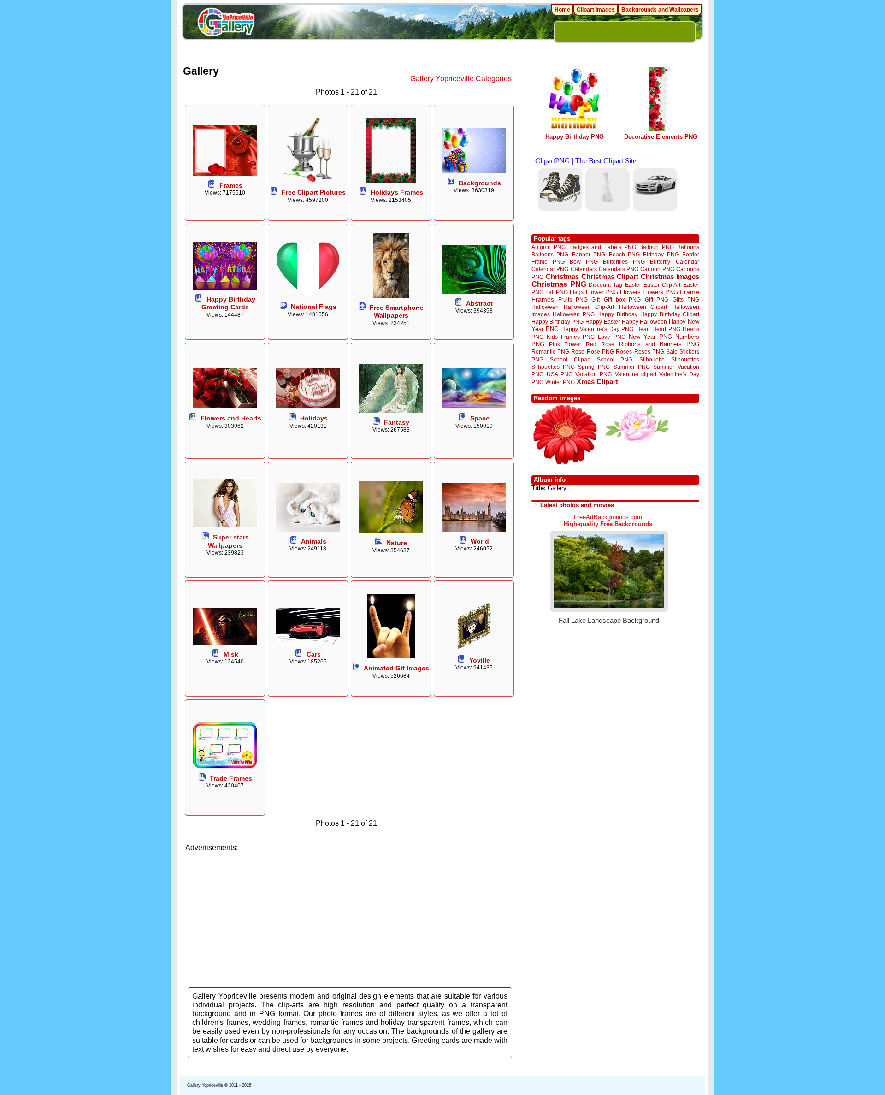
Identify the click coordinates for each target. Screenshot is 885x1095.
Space (480, 418)
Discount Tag (605, 285)
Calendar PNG (549, 269)
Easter (633, 285)
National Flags (313, 306)
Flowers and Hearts (231, 418)
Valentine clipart (635, 374)
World (480, 541)
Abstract (479, 303)
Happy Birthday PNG (574, 136)
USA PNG (559, 374)
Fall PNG (556, 292)
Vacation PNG (593, 374)
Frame (689, 292)
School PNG (614, 359)
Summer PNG (632, 367)
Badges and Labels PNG (602, 247)
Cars (314, 654)
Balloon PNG (656, 247)
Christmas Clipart (609, 276)
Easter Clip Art (661, 285)
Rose (577, 352)
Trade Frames (231, 778)
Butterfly (660, 262)
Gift (595, 299)
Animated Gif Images (396, 668)
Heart (643, 329)
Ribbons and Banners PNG (659, 344)
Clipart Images (596, 9)
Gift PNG (657, 299)
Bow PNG (584, 262)
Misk (231, 654)
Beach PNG (624, 254)
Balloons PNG (549, 254)
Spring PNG (594, 367)
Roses (624, 352)
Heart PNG (666, 329)
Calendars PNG (618, 269)
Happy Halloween (644, 322)
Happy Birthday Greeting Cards (228, 303)
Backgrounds (480, 183)
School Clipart (570, 359)
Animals (313, 541)
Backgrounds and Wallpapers (660, 9)
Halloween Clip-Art (589, 307)
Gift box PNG (622, 299)
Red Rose (600, 344)
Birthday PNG (660, 254)
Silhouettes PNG (553, 367)
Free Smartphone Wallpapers (397, 311)
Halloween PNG (573, 314)
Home (562, 9)
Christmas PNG (558, 284)
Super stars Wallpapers (228, 541)
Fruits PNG (573, 299)
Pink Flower (565, 344)
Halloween (545, 307)
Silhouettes (685, 359)
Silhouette (652, 359)
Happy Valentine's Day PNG (597, 329)
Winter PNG (560, 382)
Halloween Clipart (643, 307)
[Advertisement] (350, 916)
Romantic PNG (550, 352)
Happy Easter (602, 322)
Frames (230, 185)
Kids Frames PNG (571, 337)
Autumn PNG (548, 247)
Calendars (584, 269)
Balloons (688, 247)
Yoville (479, 660)
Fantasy (396, 422)
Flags (577, 292)
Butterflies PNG (624, 262)
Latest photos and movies (577, 505)
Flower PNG (602, 292)
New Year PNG (650, 336)
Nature (396, 542)
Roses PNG (649, 352)
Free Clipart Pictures (314, 192)
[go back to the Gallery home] (225, 23)
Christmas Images (670, 276)
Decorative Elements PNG (660, 136)
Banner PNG (588, 254)
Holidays (314, 418)
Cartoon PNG (657, 269)
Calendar (687, 262)
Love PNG (611, 337)
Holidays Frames (397, 192)
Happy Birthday (617, 314)
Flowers (630, 292)
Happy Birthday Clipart (669, 314)
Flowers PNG (660, 292)
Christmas (562, 276)
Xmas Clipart (597, 381)
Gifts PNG (686, 299)
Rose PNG (600, 352)
